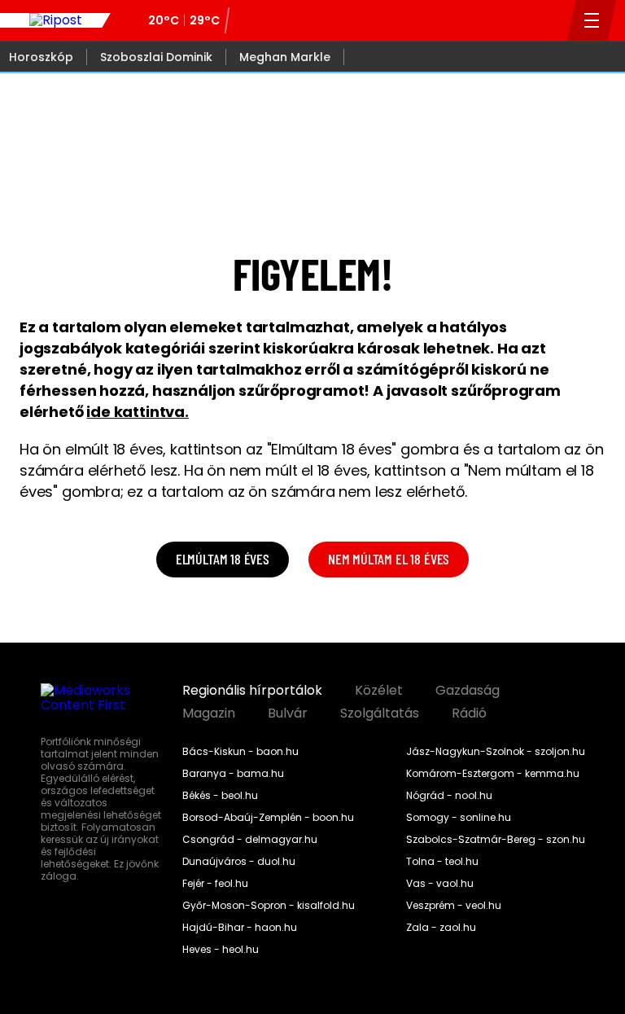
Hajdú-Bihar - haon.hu (239, 927)
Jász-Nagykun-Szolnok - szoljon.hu (495, 751)
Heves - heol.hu (220, 949)
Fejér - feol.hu (215, 883)
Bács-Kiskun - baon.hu (240, 751)
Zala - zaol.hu (441, 927)
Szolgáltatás (379, 713)
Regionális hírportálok (252, 690)
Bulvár (288, 713)
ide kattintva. (137, 412)
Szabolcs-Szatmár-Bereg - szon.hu (495, 839)
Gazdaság (467, 690)
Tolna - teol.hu (442, 861)
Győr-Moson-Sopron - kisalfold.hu (268, 905)
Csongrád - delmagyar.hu (249, 839)
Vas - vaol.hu (440, 883)
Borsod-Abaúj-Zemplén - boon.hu (268, 817)
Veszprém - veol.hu (453, 905)
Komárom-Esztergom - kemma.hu (492, 773)
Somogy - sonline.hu (458, 817)
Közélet (379, 690)
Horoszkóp (41, 57)
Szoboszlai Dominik (156, 57)
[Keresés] (550, 20)
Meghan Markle (284, 57)
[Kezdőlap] (55, 20)
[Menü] (592, 20)
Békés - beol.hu (220, 795)
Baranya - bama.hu (233, 773)
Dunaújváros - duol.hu (238, 861)
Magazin (208, 713)
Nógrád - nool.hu (449, 795)
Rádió (469, 713)
